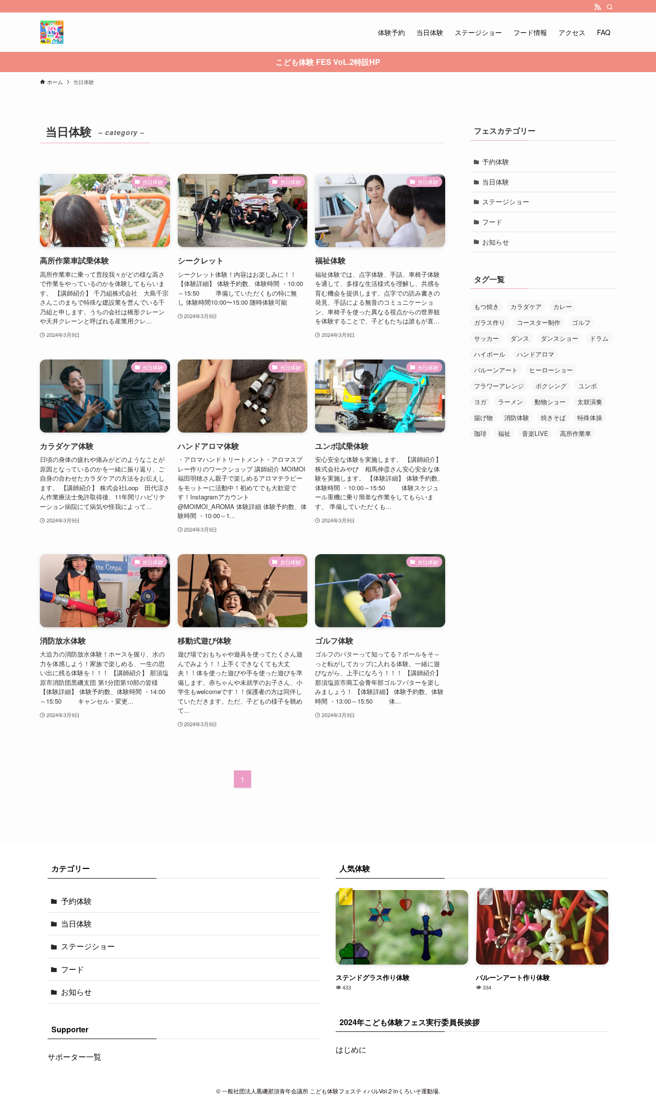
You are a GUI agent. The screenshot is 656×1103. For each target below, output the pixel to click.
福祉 (504, 433)
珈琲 (480, 433)
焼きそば (553, 417)
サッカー (486, 338)
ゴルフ (581, 322)
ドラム (599, 338)
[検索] (610, 7)
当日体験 (495, 181)
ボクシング (551, 385)
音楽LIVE (535, 433)
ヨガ (480, 401)
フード (492, 221)
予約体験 (495, 161)
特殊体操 (589, 417)
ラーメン (510, 401)
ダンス (519, 338)
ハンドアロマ (535, 354)
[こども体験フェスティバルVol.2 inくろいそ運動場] (52, 32)
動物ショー (550, 401)
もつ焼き (486, 306)
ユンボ (587, 385)
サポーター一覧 (74, 1056)
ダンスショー (559, 338)
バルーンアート (496, 369)
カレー (562, 306)
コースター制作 (538, 322)
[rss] (597, 7)
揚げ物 (483, 417)
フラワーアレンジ (499, 385)
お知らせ (495, 242)
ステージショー (505, 201)
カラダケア (526, 306)
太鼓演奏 (589, 401)
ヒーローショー (551, 369)
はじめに (351, 1049)
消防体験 (516, 417)
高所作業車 (575, 433)
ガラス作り (489, 322)
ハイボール (489, 354)
